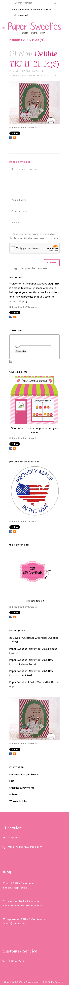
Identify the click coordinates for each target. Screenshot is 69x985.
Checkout (36, 9)
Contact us (17, 428)
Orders (48, 9)
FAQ (11, 781)
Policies (13, 794)
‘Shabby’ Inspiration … (16, 887)
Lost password (20, 15)
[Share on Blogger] (14, 137)
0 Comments (37, 75)
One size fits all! (34, 601)
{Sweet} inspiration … (16, 923)
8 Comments (35, 901)
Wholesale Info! (18, 801)
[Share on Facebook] (10, 137)
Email (17, 347)
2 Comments (29, 883)
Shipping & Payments (21, 787)
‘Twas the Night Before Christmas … (24, 905)
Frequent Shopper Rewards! (25, 774)
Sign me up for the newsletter (30, 268)
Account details (20, 9)
